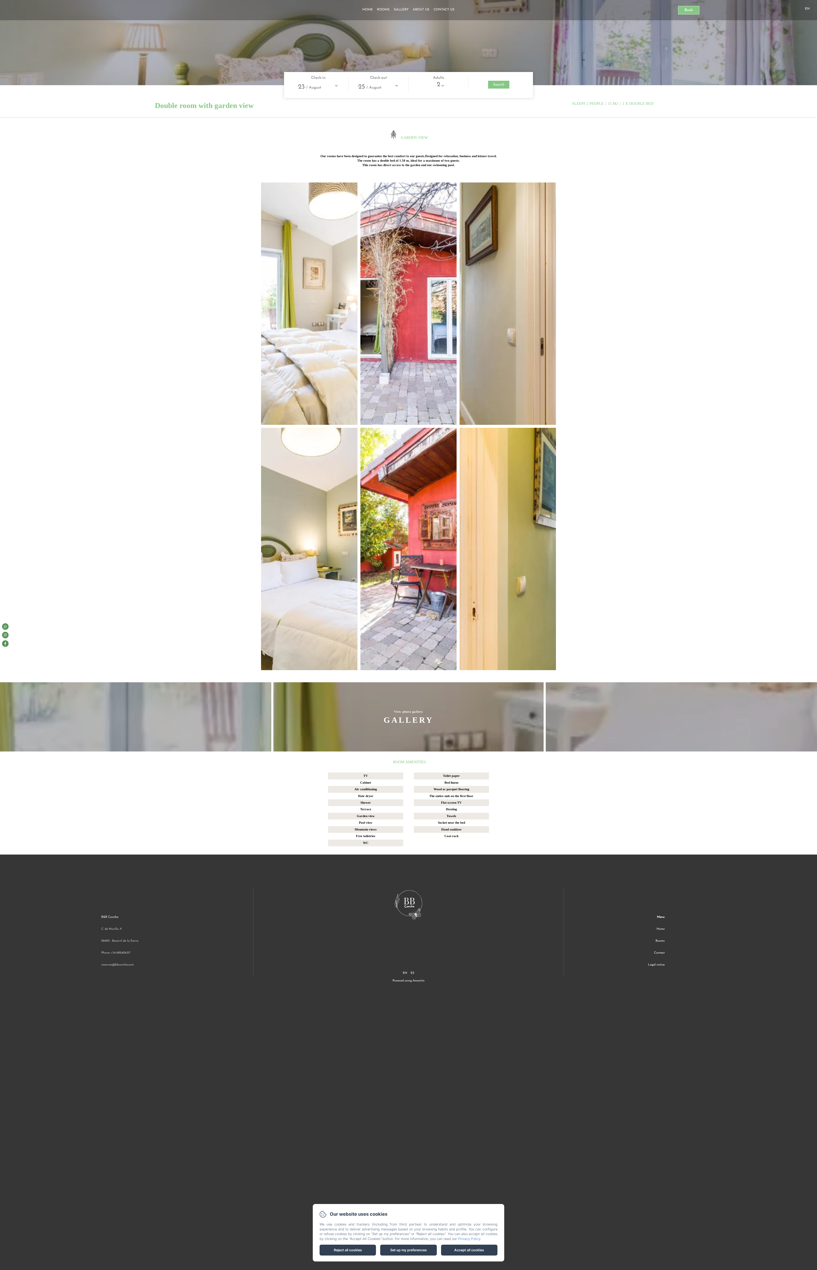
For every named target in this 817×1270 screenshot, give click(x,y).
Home (367, 9)
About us (421, 9)
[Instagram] (5, 635)
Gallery (401, 9)
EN (405, 973)
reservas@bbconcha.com (117, 964)
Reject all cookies (348, 1250)
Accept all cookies (469, 1250)
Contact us (444, 9)
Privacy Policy (469, 1239)
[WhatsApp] (5, 626)
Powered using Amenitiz (408, 980)
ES (412, 973)
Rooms (383, 9)
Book (688, 10)
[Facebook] (5, 643)
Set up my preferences (408, 1250)
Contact (659, 952)
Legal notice (656, 964)
